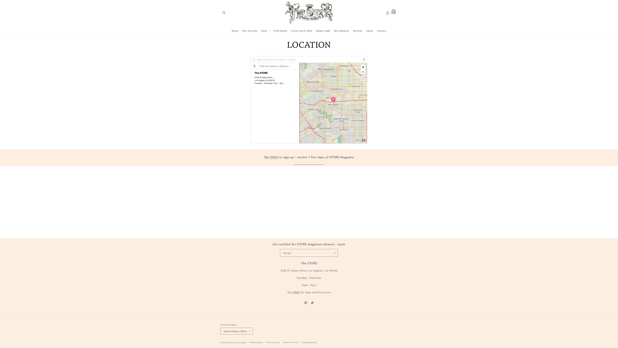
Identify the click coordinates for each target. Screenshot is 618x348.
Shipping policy (309, 342)
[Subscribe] (334, 253)
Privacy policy (273, 342)
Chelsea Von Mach (237, 342)
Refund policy (256, 342)
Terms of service (291, 342)
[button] (224, 12)
